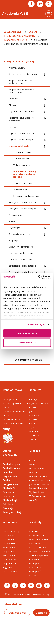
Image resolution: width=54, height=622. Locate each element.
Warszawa (34, 431)
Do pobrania (10, 571)
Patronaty (8, 539)
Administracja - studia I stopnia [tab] (23, 74)
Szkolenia (8, 504)
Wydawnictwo (36, 492)
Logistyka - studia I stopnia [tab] (21, 133)
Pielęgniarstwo (15, 215)
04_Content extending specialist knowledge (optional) (24, 174)
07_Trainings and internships (26, 196)
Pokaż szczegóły (36, 324)
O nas (32, 460)
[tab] (27, 360)
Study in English (11, 500)
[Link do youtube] (39, 585)
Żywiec (32, 439)
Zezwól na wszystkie (27, 333)
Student (33, 31)
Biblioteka (34, 472)
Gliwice (33, 407)
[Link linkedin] (23, 585)
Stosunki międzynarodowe (21, 246)
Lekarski (12, 127)
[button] (31, 4)
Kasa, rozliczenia (38, 547)
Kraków (33, 419)
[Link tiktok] (47, 585)
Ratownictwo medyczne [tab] (20, 234)
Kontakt (33, 531)
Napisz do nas (36, 535)
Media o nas (9, 547)
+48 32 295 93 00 (16, 411)
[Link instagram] (31, 585)
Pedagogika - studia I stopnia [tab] (22, 202)
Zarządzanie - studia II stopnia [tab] (23, 272)
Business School (38, 476)
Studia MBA (9, 488)
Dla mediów (9, 543)
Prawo (12, 221)
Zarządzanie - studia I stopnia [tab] (22, 265)
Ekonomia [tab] (13, 98)
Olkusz (33, 423)
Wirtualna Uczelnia (39, 539)
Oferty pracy (9, 559)
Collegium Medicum (39, 480)
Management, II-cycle (16, 39)
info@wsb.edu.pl (11, 419)
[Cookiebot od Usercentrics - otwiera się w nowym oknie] (38, 277)
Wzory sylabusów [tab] (17, 67)
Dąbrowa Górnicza (39, 403)
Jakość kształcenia (39, 484)
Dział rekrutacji (11, 531)
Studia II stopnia (11, 468)
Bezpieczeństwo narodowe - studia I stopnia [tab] (22, 82)
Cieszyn (33, 399)
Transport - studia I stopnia (21, 253)
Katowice (34, 415)
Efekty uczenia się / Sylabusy (20, 35)
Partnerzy (8, 535)
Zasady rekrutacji (12, 512)
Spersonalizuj (25, 342)
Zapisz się (41, 612)
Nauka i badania (38, 488)
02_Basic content (21, 158)
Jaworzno (34, 411)
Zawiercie (34, 435)
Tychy (32, 427)
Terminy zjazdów (38, 555)
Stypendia (34, 543)
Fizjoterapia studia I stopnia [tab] (21, 111)
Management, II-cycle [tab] (19, 146)
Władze (33, 464)
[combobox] (40, 4)
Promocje (8, 508)
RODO (32, 575)
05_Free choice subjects (24, 183)
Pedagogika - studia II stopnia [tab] (22, 208)
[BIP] (6, 428)
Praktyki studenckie (39, 551)
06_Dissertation (20, 189)
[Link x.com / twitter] (15, 585)
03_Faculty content (22, 165)
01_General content (22, 152)
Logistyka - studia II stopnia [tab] (21, 139)
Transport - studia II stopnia (22, 259)
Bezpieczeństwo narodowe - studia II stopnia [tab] (22, 91)
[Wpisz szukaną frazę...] (48, 4)
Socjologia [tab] (13, 240)
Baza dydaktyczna (38, 468)
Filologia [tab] (12, 105)
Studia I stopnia (11, 464)
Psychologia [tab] (14, 227)
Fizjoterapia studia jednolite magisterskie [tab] (21, 119)
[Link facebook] (7, 585)
